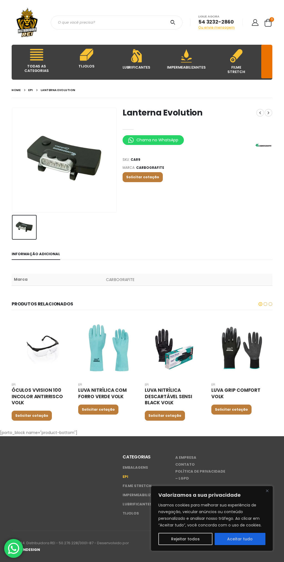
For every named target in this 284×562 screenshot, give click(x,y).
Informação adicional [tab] (36, 254)
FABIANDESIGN (26, 549)
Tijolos (131, 513)
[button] (260, 304)
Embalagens (135, 467)
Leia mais (64, 326)
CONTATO (185, 464)
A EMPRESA (185, 457)
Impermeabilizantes (143, 495)
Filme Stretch (137, 485)
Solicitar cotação (142, 177)
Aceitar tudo (240, 539)
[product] (42, 347)
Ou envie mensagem (216, 27)
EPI (14, 385)
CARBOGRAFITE (150, 167)
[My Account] (255, 22)
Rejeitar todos (185, 539)
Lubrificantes (137, 504)
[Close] (267, 490)
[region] (212, 518)
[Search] (173, 22)
